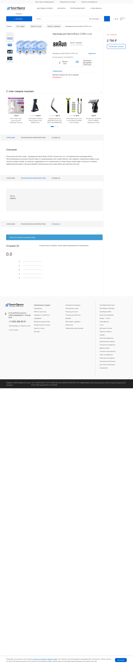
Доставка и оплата (45, 8)
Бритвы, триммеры (54, 26)
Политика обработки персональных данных (107, 339)
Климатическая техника (42, 325)
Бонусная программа (107, 315)
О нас (101, 325)
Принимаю (120, 660)
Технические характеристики (33, 137)
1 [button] (52, 126)
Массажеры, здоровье (72, 321)
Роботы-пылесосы (40, 312)
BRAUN (13, 198)
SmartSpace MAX (105, 312)
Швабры (68, 318)
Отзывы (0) (56, 137)
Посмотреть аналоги (116, 46)
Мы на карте (14, 330)
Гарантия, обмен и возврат (106, 333)
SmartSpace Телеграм (107, 308)
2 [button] (55, 126)
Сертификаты (104, 321)
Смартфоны (38, 308)
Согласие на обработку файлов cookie (107, 346)
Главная (9, 26)
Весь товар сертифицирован (45, 2)
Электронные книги (71, 308)
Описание (11, 137)
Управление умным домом (74, 328)
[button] (30, 55)
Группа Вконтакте (77, 8)
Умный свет (69, 325)
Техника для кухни (71, 312)
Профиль (19, 14)
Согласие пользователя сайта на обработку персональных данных (108, 354)
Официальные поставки (67, 2)
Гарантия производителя (89, 2)
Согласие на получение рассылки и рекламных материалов (107, 364)
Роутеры (37, 331)
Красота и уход (36, 26)
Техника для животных (73, 315)
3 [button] (57, 126)
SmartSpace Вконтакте (107, 305)
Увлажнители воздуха (72, 305)
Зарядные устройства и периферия (42, 316)
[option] (10, 38)
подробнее (92, 53)
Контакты (61, 8)
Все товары (20, 26)
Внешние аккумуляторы (42, 321)
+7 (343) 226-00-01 (96, 8)
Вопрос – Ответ (105, 318)
